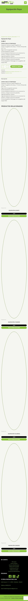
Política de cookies (14, 569)
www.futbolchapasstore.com (19, 598)
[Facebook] (10, 576)
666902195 (8, 585)
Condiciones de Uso (14, 568)
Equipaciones (4, 36)
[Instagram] (14, 576)
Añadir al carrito (16, 66)
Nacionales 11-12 (16, 36)
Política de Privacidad (14, 566)
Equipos (9, 36)
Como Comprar (14, 563)
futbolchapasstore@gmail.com (11, 588)
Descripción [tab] (4, 78)
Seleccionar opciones (14, 216)
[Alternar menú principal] (25, 2)
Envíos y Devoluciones (14, 565)
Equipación (7, 73)
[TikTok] (17, 576)
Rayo (11, 73)
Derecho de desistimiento (14, 571)
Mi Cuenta (14, 561)
